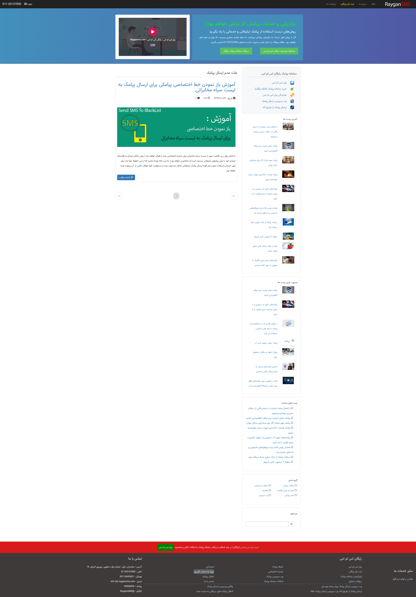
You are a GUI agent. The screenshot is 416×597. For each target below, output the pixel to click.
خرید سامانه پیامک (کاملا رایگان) (272, 89)
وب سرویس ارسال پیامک (276, 101)
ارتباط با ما (331, 4)
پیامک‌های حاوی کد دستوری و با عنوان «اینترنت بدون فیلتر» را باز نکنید (264, 193)
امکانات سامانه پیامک (273, 581)
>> (234, 196)
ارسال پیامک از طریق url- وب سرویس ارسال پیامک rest (336, 591)
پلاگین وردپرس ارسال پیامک (220, 586)
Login (29, 4)
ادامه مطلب (125, 177)
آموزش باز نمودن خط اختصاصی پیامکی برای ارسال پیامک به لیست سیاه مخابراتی (176, 87)
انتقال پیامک (208, 576)
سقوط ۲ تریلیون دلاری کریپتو (265, 236)
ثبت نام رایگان (347, 4)
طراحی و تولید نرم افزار (402, 579)
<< (119, 196)
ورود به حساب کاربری (204, 572)
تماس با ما (209, 581)
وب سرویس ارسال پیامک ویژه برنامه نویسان (341, 586)
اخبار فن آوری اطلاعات (285, 490)
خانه (373, 4)
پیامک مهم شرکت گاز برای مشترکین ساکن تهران (268, 423)
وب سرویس (263, 495)
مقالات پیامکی (288, 485)
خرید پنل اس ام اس (249, 547)
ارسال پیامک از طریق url (276, 107)
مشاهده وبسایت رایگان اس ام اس (279, 51)
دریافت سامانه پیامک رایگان (236, 51)
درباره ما (363, 4)
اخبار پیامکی (289, 495)
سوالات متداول (355, 581)
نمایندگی (210, 567)
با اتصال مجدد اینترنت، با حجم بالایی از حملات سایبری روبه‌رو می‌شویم (265, 131)
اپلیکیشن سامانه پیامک (351, 576)
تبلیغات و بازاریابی (261, 485)
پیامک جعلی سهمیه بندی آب (265, 342)
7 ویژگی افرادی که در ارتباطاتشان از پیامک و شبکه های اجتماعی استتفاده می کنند (263, 328)
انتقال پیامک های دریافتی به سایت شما (215, 591)
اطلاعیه (265, 490)
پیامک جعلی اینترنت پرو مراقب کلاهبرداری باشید (268, 418)
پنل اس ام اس (281, 83)
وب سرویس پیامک (274, 576)
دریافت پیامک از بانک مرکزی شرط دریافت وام (269, 457)
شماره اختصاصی (275, 572)
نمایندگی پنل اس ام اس (276, 95)
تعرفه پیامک (277, 567)
